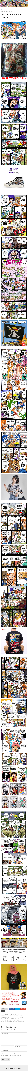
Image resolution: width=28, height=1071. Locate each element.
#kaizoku (10, 1017)
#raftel (20, 1022)
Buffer (3, 1011)
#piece (8, 1022)
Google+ (24, 1008)
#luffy (12, 1018)
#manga (17, 1018)
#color (10, 1015)
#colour (16, 1015)
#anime (6, 1014)
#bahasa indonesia (15, 1014)
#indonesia (4, 1017)
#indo (21, 1015)
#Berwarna (4, 1015)
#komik (16, 1017)
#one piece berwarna (11, 1021)
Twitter (17, 1008)
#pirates (14, 1022)
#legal (6, 1018)
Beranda (2, 9)
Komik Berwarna (9, 9)
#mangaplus (4, 1020)
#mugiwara (12, 1020)
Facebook (12, 1008)
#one (18, 1020)
